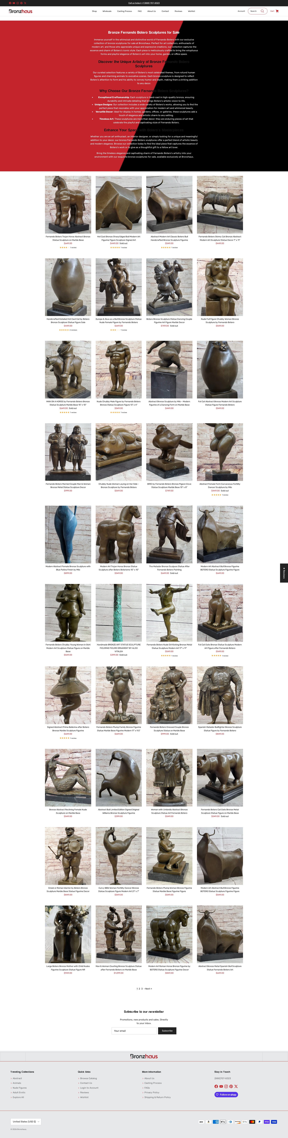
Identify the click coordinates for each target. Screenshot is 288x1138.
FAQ (140, 11)
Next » (148, 988)
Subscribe (167, 1030)
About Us (151, 11)
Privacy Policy (151, 1092)
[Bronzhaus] (20, 11)
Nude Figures (20, 1087)
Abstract (17, 1078)
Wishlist (191, 11)
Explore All (18, 1097)
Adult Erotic (19, 1092)
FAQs (147, 1087)
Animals (17, 1083)
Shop (94, 11)
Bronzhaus (21, 1129)
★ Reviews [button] (284, 573)
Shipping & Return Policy (157, 1097)
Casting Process (124, 11)
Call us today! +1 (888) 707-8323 (144, 3)
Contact (165, 11)
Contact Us (86, 1083)
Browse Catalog (88, 1078)
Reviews (178, 11)
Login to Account (89, 1087)
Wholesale (107, 11)
